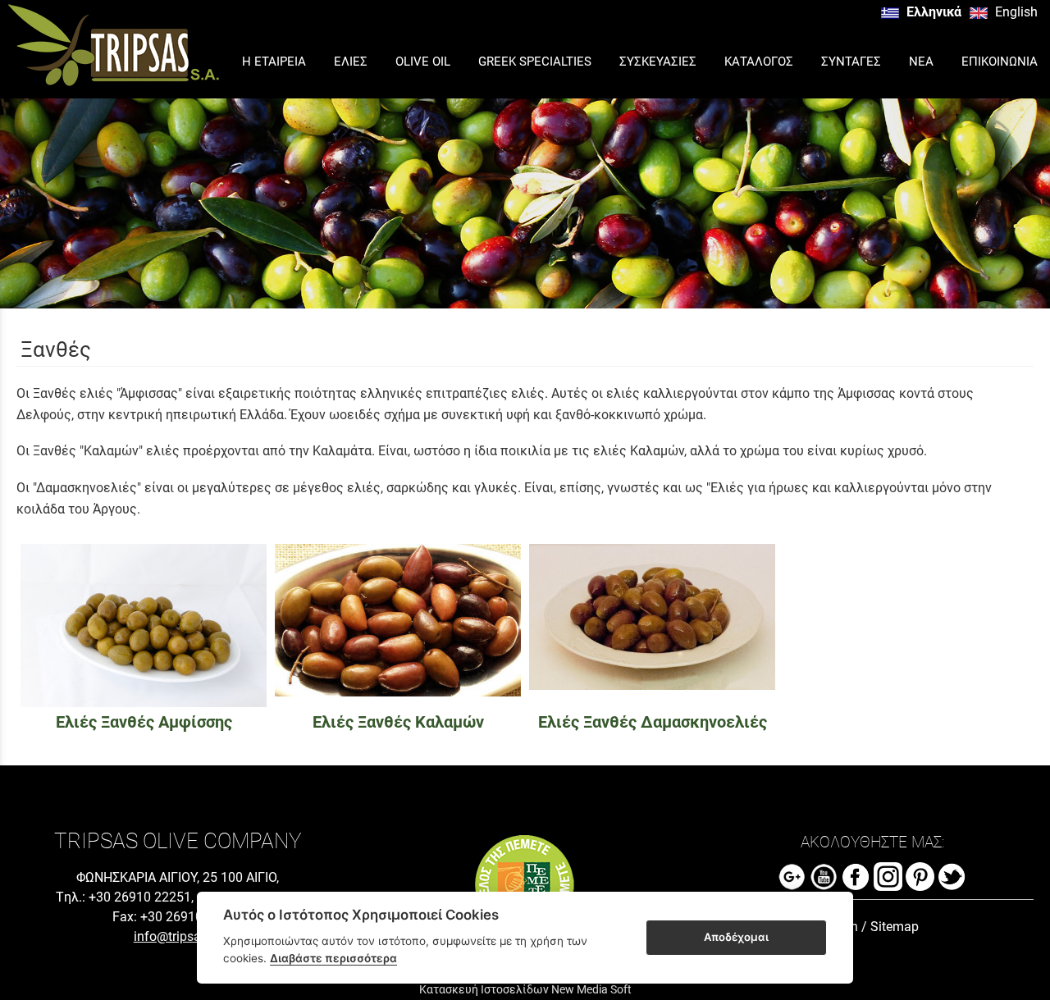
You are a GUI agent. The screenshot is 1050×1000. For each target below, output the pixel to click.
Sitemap (894, 926)
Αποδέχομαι (736, 936)
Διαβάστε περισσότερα (333, 958)
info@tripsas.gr (178, 936)
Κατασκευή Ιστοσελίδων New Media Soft (525, 989)
